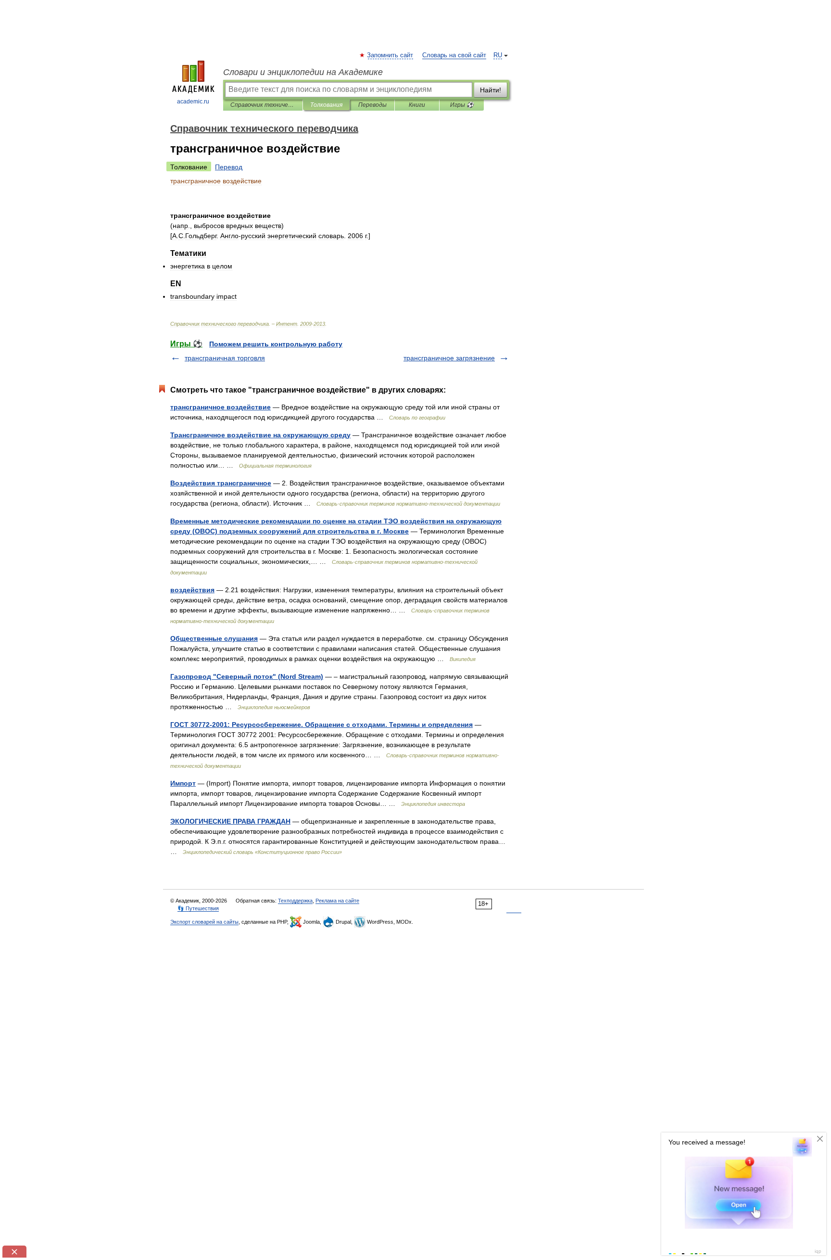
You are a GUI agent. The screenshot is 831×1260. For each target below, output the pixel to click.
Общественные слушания (214, 638)
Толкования (326, 105)
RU (497, 55)
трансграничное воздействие (220, 407)
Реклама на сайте (337, 901)
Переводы (372, 105)
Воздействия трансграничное (220, 483)
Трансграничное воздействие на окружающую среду (260, 435)
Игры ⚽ (462, 105)
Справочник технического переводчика (262, 105)
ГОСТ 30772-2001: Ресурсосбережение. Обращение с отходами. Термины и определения (321, 724)
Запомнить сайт (390, 55)
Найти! (490, 90)
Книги (417, 105)
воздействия (192, 590)
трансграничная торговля (225, 358)
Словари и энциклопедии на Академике (303, 72)
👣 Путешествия (198, 908)
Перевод (228, 167)
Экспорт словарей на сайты (204, 922)
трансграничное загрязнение (449, 358)
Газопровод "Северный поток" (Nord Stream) (246, 676)
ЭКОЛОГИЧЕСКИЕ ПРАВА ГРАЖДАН (230, 821)
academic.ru (193, 101)
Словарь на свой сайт (454, 55)
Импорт (183, 783)
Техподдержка (295, 901)
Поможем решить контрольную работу (275, 344)
